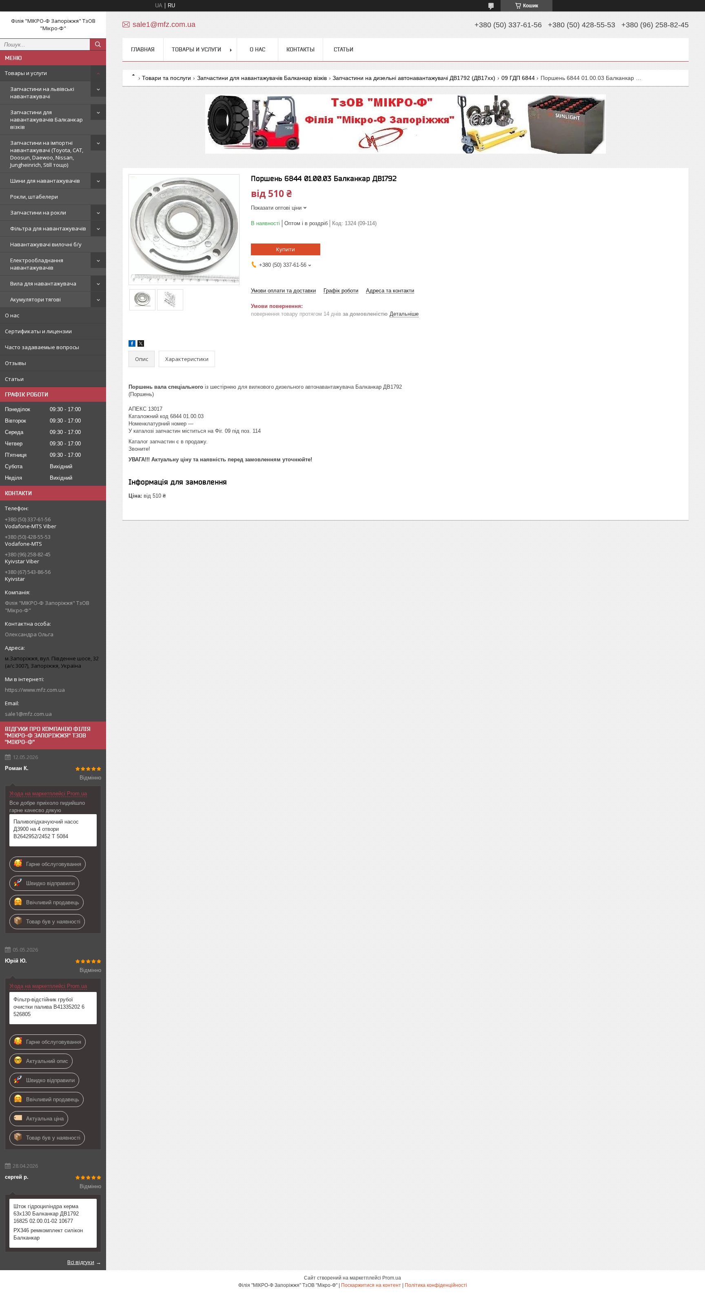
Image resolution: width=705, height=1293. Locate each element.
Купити (285, 249)
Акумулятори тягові (35, 299)
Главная (143, 49)
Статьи (14, 379)
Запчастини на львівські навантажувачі (42, 92)
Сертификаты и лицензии (38, 331)
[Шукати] (98, 44)
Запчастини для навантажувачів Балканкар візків (46, 119)
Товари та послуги (166, 78)
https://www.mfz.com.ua (35, 689)
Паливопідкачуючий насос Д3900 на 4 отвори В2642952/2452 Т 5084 (46, 829)
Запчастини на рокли (38, 212)
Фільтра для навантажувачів (48, 228)
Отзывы (15, 363)
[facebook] (132, 345)
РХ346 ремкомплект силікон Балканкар (48, 1234)
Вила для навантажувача (43, 283)
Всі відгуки (80, 1262)
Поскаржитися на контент (371, 1285)
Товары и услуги (26, 73)
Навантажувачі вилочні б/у (46, 244)
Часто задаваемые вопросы (42, 347)
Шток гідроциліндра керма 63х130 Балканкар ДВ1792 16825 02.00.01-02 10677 (46, 1213)
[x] (140, 345)
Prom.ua (391, 1278)
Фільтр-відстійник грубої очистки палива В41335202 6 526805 (48, 1006)
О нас (12, 315)
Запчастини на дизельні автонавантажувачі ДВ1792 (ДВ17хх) (414, 78)
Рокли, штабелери (34, 196)
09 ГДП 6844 (518, 78)
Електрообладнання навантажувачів (36, 264)
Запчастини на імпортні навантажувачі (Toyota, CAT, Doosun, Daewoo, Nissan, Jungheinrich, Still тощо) (46, 153)
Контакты (300, 49)
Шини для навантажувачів (45, 180)
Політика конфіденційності (436, 1285)
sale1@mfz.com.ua (28, 713)
